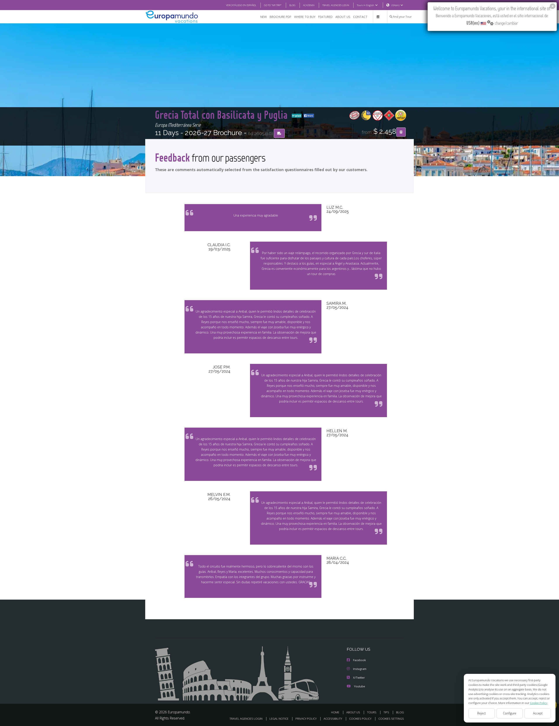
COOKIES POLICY (360, 719)
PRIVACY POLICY (306, 719)
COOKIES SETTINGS (391, 719)
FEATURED (325, 17)
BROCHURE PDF (280, 17)
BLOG (292, 5)
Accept (538, 713)
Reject (481, 713)
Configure (509, 713)
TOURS (371, 712)
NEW (263, 17)
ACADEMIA (309, 5)
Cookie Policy (538, 703)
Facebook (359, 660)
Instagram (359, 669)
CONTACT (360, 17)
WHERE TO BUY (304, 17)
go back (298, 115)
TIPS (386, 712)
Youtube (359, 686)
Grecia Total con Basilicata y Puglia (222, 114)
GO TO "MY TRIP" (273, 5)
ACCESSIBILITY (333, 719)
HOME (335, 712)
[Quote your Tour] (401, 132)
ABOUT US (342, 17)
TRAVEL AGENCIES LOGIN (335, 5)
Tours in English (365, 5)
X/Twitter (359, 678)
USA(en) (395, 5)
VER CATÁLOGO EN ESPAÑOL (241, 5)
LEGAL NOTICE (278, 719)
